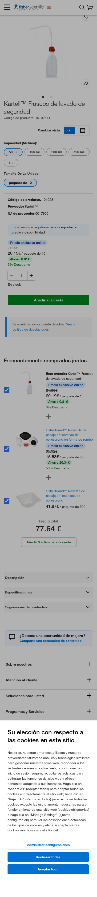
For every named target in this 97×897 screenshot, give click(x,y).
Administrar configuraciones (48, 845)
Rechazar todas (48, 857)
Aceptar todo (48, 869)
